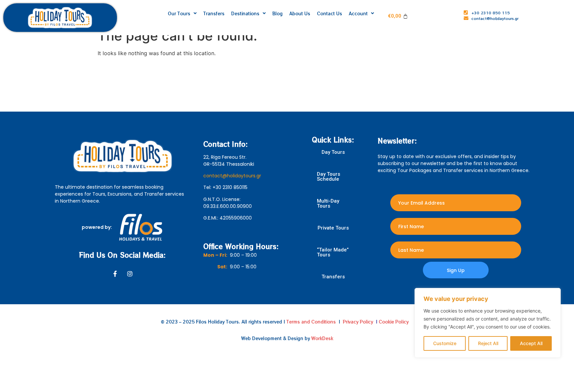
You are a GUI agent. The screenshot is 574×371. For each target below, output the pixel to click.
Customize (444, 343)
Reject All (488, 343)
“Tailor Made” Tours (333, 252)
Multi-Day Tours (328, 204)
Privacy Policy (358, 322)
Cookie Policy (394, 322)
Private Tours (333, 228)
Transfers (333, 276)
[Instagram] (130, 274)
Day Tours (333, 152)
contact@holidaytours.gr (232, 175)
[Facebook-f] (115, 274)
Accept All (531, 343)
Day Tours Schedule (328, 177)
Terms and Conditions (311, 322)
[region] (488, 323)
